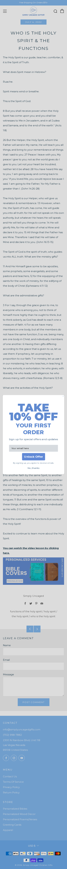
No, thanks (33, 468)
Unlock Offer (33, 456)
